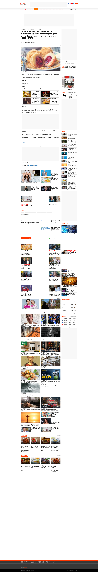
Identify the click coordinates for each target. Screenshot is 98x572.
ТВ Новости (61, 9)
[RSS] (76, 131)
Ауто (57, 9)
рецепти (22, 212)
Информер (24, 142)
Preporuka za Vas (24, 194)
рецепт (35, 212)
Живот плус (31, 9)
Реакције (73, 61)
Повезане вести (24, 435)
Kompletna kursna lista (73, 316)
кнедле (38, 212)
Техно (54, 9)
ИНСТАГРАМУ (30, 165)
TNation (76, 570)
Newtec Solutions (71, 570)
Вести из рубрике (24, 455)
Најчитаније (68, 61)
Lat (75, 3)
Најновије (63, 61)
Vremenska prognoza (66, 299)
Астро (44, 9)
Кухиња (35, 9)
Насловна (22, 9)
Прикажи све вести (65, 71)
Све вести (63, 131)
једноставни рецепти (28, 212)
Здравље (26, 9)
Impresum (22, 567)
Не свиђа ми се (55, 238)
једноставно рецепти (24, 214)
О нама (56, 564)
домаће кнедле (43, 212)
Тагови (22, 210)
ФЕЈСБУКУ (36, 165)
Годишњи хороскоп (70, 92)
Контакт (25, 567)
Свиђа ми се (46, 238)
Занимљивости (49, 9)
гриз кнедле (49, 212)
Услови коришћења (60, 564)
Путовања (40, 9)
